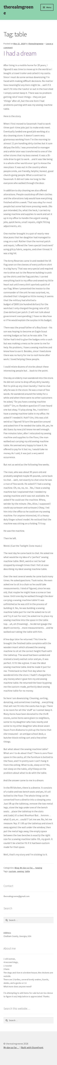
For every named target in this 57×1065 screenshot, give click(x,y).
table (27, 871)
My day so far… (11, 1047)
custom (12, 871)
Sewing (38, 867)
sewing (20, 871)
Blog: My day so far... (24, 867)
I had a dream (19, 53)
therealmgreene (18, 10)
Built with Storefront (32, 1047)
